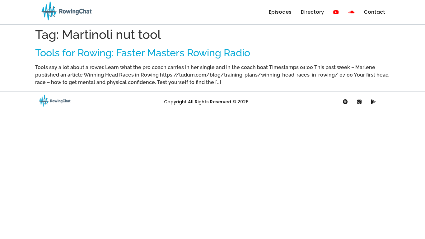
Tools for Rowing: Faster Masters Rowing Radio (142, 53)
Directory (312, 12)
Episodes (280, 12)
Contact (374, 12)
